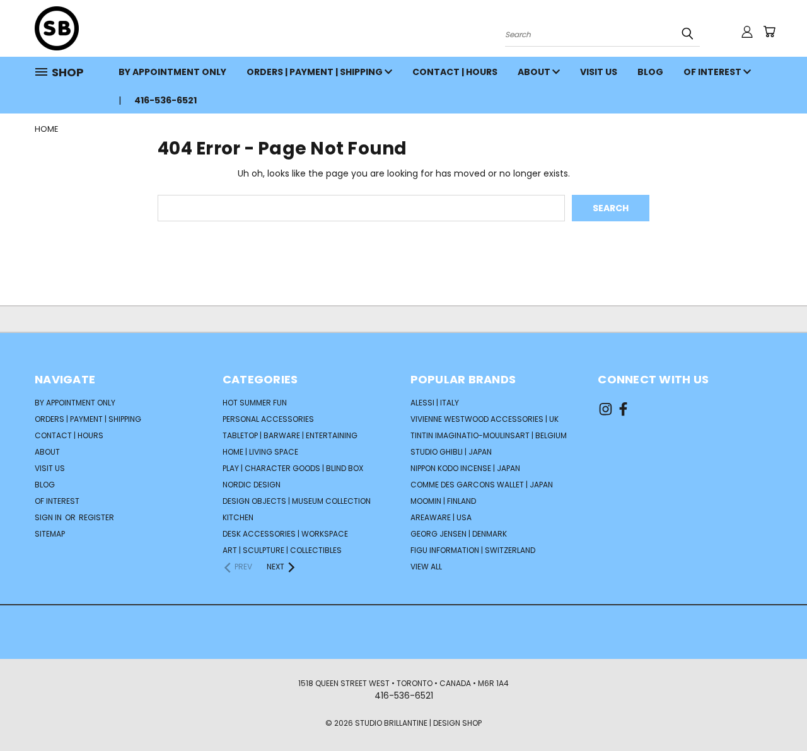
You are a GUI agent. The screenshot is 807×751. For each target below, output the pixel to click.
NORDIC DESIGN (252, 484)
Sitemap (50, 533)
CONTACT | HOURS (454, 72)
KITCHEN (238, 517)
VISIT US (598, 72)
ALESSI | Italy (434, 402)
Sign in (49, 517)
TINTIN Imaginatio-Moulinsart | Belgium (488, 435)
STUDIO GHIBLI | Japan (451, 451)
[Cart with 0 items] (769, 31)
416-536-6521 (165, 100)
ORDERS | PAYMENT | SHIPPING (316, 72)
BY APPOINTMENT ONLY (172, 72)
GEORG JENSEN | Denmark (458, 533)
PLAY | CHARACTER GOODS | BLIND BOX (293, 468)
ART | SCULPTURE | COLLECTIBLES (282, 550)
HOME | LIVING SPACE (260, 451)
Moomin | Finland (443, 501)
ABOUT (535, 72)
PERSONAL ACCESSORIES (268, 419)
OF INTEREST (713, 72)
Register (96, 517)
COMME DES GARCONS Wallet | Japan (481, 484)
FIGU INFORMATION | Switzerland (472, 550)
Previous (773, 711)
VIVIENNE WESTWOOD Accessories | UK (484, 419)
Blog (650, 72)
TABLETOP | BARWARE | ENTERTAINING (290, 435)
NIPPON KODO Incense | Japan (465, 468)
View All (426, 566)
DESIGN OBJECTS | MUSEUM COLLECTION (297, 501)
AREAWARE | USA (441, 517)
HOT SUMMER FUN (255, 402)
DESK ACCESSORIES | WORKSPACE (285, 533)
